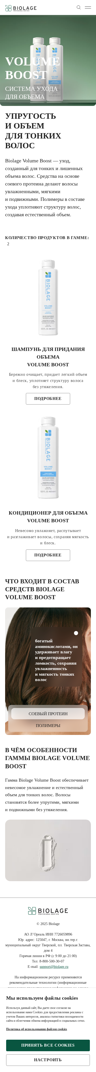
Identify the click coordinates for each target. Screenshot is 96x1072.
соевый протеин (48, 713)
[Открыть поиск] (79, 7)
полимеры (48, 725)
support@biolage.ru (54, 967)
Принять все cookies (48, 1045)
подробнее (48, 398)
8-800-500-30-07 (51, 961)
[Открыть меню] (88, 7)
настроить (48, 1060)
